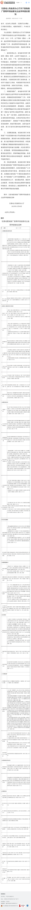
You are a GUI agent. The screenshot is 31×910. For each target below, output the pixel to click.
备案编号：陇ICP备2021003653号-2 (9, 903)
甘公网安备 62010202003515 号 (10, 905)
